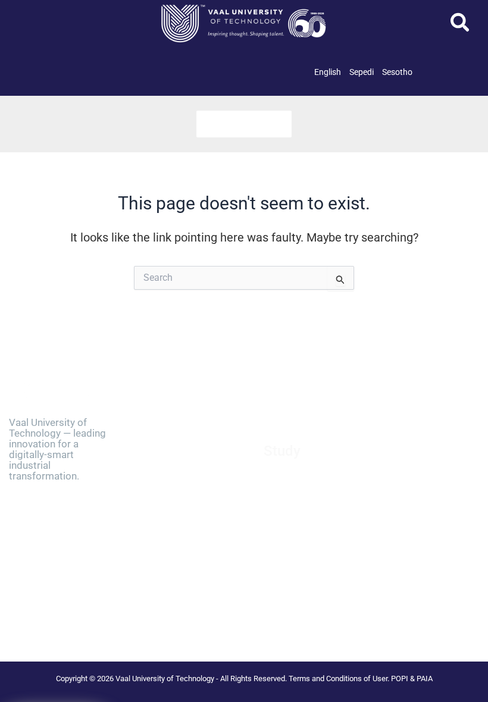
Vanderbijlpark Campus (179, 563)
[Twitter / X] (41, 605)
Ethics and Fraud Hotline (181, 518)
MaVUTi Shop (161, 488)
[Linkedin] (67, 605)
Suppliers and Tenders (176, 458)
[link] (327, 72)
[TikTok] (48, 618)
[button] (461, 26)
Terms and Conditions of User (338, 678)
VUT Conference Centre (179, 578)
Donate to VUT (163, 503)
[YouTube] (74, 618)
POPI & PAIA (412, 678)
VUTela (276, 568)
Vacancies (155, 444)
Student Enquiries (296, 554)
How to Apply (288, 479)
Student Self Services (302, 538)
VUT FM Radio (162, 533)
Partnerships (160, 473)
